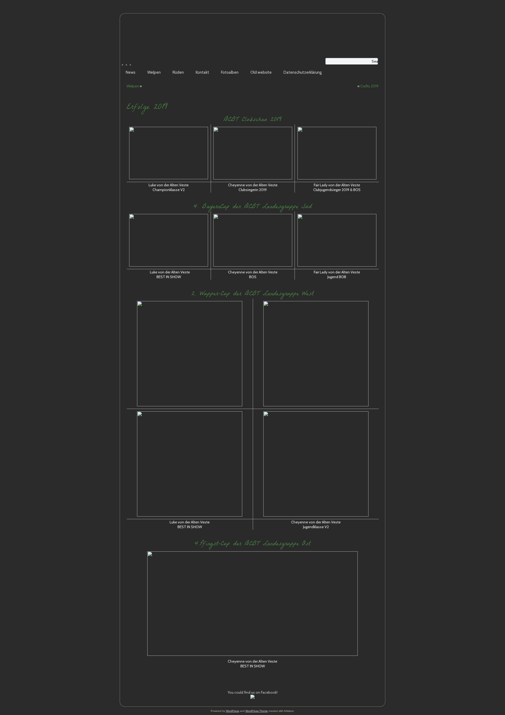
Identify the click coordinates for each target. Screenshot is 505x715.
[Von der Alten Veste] (252, 697)
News (130, 72)
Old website (261, 72)
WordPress (232, 710)
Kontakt (202, 72)
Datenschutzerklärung (303, 72)
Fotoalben (230, 72)
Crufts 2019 (369, 86)
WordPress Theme (256, 710)
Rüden (178, 72)
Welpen (154, 72)
